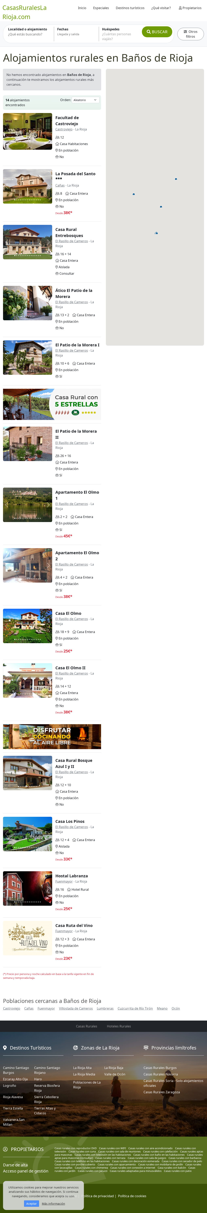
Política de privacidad (97, 1196)
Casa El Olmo (68, 613)
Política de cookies (132, 1196)
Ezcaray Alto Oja (15, 1079)
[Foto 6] (23, 199)
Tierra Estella (13, 1108)
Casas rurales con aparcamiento (117, 1164)
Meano (162, 1008)
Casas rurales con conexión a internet (132, 1167)
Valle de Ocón (114, 1074)
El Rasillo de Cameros (71, 241)
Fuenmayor (64, 881)
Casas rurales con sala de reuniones (119, 1151)
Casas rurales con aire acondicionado (150, 1148)
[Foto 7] (25, 199)
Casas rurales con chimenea (91, 1167)
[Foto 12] (34, 199)
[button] (161, 206)
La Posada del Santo (75, 173)
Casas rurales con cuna (82, 1151)
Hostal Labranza (71, 876)
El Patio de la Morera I (77, 345)
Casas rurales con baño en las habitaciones (159, 1154)
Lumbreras (105, 1008)
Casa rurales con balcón (172, 1167)
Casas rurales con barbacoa (185, 1158)
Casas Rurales (86, 1026)
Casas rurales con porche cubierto (75, 1164)
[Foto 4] (20, 199)
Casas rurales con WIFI (112, 1148)
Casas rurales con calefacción (160, 1151)
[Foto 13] (36, 199)
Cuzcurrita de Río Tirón (135, 1008)
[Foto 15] (40, 199)
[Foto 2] (16, 199)
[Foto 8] (27, 199)
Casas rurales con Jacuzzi (92, 1171)
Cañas (60, 185)
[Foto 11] (33, 199)
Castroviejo (64, 129)
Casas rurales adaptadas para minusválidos (136, 1171)
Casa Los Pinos (69, 821)
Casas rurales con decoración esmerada (135, 1161)
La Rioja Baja (113, 1068)
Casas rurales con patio (178, 1171)
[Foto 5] (22, 199)
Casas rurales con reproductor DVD (76, 1148)
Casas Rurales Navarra (161, 1074)
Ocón (176, 1008)
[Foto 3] (18, 199)
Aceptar (31, 1204)
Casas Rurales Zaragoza (162, 1092)
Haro (38, 1079)
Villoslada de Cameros (76, 1008)
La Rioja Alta (82, 1068)
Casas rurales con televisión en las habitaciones (103, 1154)
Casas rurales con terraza (110, 1158)
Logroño (9, 1085)
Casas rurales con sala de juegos (147, 1158)
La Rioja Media (84, 1074)
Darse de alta (15, 1165)
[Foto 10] (31, 199)
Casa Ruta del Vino (74, 925)
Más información (53, 1204)
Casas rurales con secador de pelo (182, 1161)
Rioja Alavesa (13, 1097)
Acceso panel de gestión (25, 1171)
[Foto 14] (38, 199)
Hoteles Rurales (119, 1026)
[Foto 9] (29, 199)
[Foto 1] (14, 199)
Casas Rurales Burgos (160, 1068)
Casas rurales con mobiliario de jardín (160, 1164)
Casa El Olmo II (70, 668)
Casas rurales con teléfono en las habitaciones (82, 1161)
